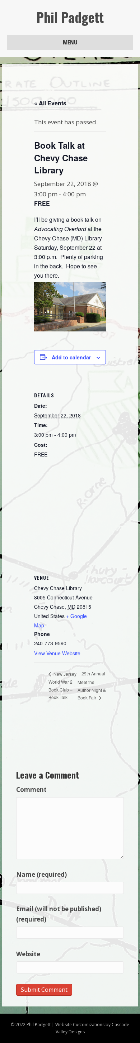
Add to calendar (71, 357)
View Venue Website (57, 653)
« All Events (50, 103)
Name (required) (41, 874)
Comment (31, 789)
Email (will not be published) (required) (58, 914)
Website (28, 954)
